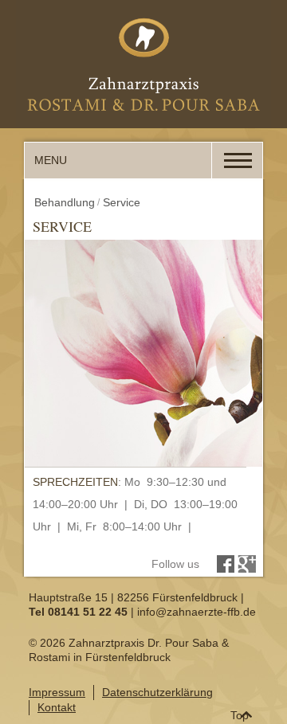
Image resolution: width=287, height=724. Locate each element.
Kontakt (56, 707)
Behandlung (64, 202)
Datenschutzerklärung (157, 692)
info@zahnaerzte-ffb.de (196, 611)
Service (121, 202)
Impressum (57, 692)
